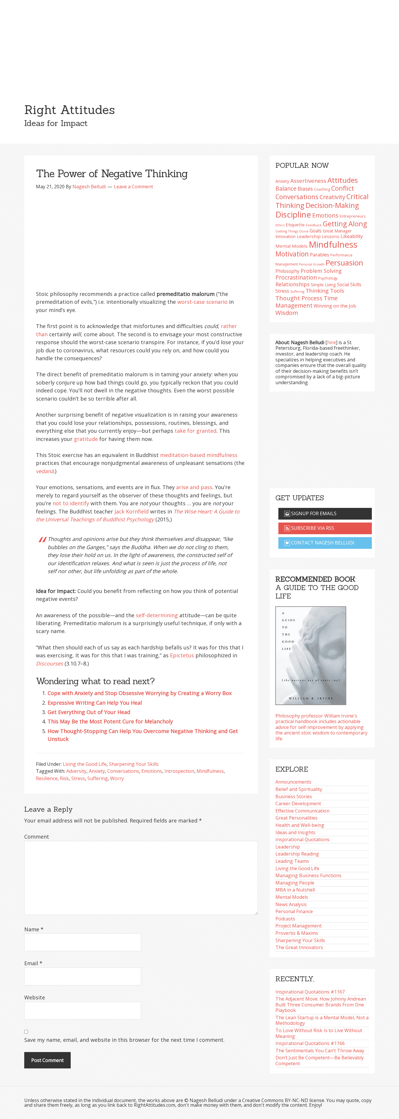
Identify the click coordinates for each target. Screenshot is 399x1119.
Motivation (292, 253)
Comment (36, 836)
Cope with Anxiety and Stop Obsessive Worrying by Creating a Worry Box (140, 692)
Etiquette (295, 224)
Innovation (285, 236)
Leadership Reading (297, 854)
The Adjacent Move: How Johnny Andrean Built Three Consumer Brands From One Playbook (320, 1004)
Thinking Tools (325, 290)
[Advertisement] (199, 44)
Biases (305, 188)
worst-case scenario (202, 301)
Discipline (293, 214)
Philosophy (287, 271)
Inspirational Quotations (302, 839)
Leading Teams (292, 861)
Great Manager (337, 231)
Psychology (327, 278)
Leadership (287, 847)
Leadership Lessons (318, 236)
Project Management (298, 926)
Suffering (97, 778)
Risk (64, 778)
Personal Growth (312, 264)
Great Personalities (296, 818)
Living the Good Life (85, 764)
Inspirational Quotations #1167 (310, 992)
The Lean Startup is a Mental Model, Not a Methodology (322, 1020)
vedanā (45, 471)
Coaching (322, 189)
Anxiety (97, 771)
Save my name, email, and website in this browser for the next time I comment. (124, 1039)
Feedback (314, 225)
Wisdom (286, 312)
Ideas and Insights (295, 832)
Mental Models (291, 246)
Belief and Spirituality (298, 789)
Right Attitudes (69, 110)
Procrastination (296, 277)
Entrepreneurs (353, 216)
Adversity (76, 771)
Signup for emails (313, 513)
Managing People (294, 883)
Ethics (279, 225)
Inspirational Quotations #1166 (310, 1043)
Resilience (47, 778)
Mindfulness (210, 771)
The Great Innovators (299, 947)
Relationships (292, 284)
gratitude (86, 438)
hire (331, 342)
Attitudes (342, 180)
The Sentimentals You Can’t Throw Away (319, 1050)
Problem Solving (321, 270)
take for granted (195, 430)
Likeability (352, 236)
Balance (285, 188)
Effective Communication (302, 811)
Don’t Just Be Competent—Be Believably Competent (319, 1060)
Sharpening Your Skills (134, 764)
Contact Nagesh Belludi (322, 542)
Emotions (151, 771)
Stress (78, 778)
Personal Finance (294, 911)
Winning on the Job (335, 306)
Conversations (123, 771)
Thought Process (298, 298)
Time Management (306, 301)
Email (33, 963)
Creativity (332, 197)
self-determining (157, 615)
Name (34, 929)
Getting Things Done (291, 231)
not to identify (71, 503)
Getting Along (345, 223)
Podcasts (285, 918)
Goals (316, 230)
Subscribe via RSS (312, 528)
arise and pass (194, 487)
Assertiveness (308, 181)
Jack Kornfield (132, 511)
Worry (117, 778)
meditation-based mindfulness (198, 454)
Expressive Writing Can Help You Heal (95, 702)
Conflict (342, 188)
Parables (319, 254)
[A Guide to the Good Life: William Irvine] (310, 654)
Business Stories (293, 796)
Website (34, 997)
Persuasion (344, 263)
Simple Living (323, 284)
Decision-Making (332, 205)
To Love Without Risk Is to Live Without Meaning (318, 1033)
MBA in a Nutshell (295, 890)
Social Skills (349, 284)
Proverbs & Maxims (296, 933)
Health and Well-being (299, 825)
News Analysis (291, 904)
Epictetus (182, 655)
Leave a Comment (133, 186)
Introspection (179, 771)
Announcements (293, 782)
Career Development (298, 803)
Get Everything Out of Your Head (89, 711)
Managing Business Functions (308, 875)
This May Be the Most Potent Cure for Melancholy (110, 721)
